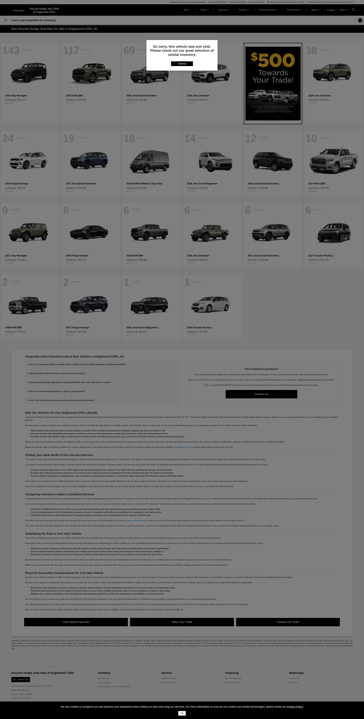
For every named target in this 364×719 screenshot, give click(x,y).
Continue (182, 64)
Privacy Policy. (295, 706)
